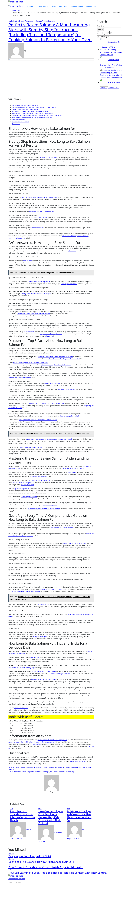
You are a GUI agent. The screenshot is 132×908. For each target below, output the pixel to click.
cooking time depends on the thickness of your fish (30, 363)
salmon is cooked (43, 604)
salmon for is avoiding (52, 383)
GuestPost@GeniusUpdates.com (51, 889)
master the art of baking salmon (73, 468)
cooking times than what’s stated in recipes (36, 294)
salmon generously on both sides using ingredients (39, 197)
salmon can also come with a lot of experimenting (46, 403)
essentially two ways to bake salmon (41, 211)
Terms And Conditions (97, 904)
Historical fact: (16, 124)
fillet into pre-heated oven (66, 389)
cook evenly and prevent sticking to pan (22, 668)
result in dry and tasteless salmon (62, 528)
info (53, 21)
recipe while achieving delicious (51, 334)
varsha (28, 829)
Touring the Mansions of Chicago (83, 6)
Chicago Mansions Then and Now (49, 6)
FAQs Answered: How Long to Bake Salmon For (26, 109)
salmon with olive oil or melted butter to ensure (33, 314)
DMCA (97, 900)
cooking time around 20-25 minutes (52, 589)
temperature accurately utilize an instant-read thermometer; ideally (48, 439)
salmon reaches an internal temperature (26, 591)
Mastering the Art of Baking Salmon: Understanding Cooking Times (32, 113)
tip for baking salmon (21, 489)
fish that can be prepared (48, 157)
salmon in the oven (21, 708)
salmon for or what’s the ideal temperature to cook (55, 357)
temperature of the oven (78, 761)
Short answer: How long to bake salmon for (25, 105)
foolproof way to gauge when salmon (44, 680)
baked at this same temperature (19, 377)
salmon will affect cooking (39, 477)
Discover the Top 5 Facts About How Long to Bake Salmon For (30, 111)
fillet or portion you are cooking (61, 674)
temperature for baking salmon (39, 282)
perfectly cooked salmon (69, 284)
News (66, 6)
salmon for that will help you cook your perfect (64, 359)
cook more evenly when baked (68, 416)
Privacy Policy (97, 892)
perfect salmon (29, 332)
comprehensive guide (40, 636)
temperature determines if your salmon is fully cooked (38, 420)
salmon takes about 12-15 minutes (44, 671)
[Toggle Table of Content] (10, 103)
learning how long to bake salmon (30, 447)
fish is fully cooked (27, 485)
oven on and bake (36, 228)
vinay (56, 832)
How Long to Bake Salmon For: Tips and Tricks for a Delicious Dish (32, 118)
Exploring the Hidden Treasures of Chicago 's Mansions (30, 21)
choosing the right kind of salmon (74, 543)
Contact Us (30, 6)
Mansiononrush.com (16, 879)
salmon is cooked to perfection (39, 480)
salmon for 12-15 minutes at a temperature (52, 740)
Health (11, 853)
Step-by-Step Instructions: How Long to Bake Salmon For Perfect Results (34, 107)
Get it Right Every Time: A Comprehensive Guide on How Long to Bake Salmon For (37, 115)
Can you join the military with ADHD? (29, 856)
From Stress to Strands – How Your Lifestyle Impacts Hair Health (22, 816)
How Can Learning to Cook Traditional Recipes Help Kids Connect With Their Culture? (50, 817)
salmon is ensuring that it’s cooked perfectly (56, 365)
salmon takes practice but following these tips (44, 509)
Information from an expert (20, 122)
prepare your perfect (50, 505)
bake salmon (72, 251)
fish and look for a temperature (23, 483)
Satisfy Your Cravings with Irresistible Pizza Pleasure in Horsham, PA (79, 816)
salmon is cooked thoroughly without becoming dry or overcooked (31, 742)
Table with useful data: (18, 120)
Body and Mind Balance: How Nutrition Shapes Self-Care (41, 861)
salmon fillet (37, 744)
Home (97, 888)
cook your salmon (41, 217)
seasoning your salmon (29, 497)
